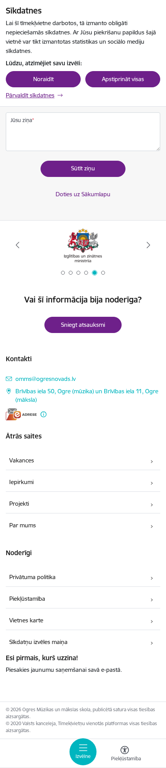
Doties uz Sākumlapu (83, 194)
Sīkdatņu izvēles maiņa (38, 642)
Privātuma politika (32, 577)
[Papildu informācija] (43, 414)
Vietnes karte (26, 620)
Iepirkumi (21, 482)
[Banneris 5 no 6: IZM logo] (83, 245)
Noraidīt (43, 79)
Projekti (19, 503)
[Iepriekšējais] (17, 245)
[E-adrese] (21, 414)
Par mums (22, 525)
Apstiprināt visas (123, 79)
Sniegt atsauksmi (83, 324)
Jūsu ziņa (21, 120)
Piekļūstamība (27, 598)
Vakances (21, 460)
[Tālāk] (148, 245)
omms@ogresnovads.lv (45, 378)
